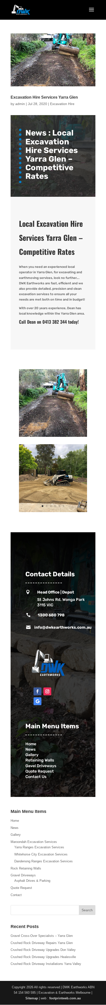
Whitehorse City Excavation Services (41, 854)
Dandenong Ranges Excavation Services (43, 861)
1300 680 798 (51, 615)
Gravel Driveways (23, 875)
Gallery (31, 754)
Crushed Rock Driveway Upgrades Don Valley (43, 950)
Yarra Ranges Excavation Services (39, 847)
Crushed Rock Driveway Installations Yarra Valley (46, 964)
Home (15, 820)
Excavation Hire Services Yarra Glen (44, 97)
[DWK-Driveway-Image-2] (53, 437)
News (30, 749)
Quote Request (39, 771)
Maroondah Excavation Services (34, 842)
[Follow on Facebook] (37, 691)
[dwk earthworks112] (53, 512)
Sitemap (31, 998)
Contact (16, 895)
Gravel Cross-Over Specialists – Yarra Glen (42, 936)
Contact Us (37, 776)
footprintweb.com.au (65, 998)
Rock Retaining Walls (26, 868)
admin (20, 104)
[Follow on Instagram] (47, 691)
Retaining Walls (40, 760)
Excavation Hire (62, 104)
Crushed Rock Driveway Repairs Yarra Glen (42, 943)
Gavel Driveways (40, 765)
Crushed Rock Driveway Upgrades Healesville (43, 957)
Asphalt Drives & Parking (32, 881)
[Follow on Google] (37, 701)
